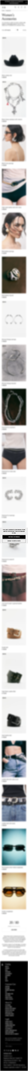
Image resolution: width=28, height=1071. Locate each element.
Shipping (7, 986)
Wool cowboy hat (7, 75)
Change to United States (14, 541)
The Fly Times (8, 1006)
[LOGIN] (18, 7)
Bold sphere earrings (8, 251)
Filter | (6, 30)
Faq (6, 992)
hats (24, 22)
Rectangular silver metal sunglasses (12, 867)
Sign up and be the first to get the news (14, 2)
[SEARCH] (15, 7)
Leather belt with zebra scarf (10, 779)
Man (6, 977)
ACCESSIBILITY (8, 1028)
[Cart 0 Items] (25, 7)
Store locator (9, 999)
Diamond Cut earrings (8, 515)
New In (7, 966)
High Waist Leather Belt (9, 691)
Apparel (7, 968)
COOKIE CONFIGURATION (11, 1030)
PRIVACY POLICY (9, 1023)
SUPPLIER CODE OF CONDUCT (12, 1034)
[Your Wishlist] (22, 7)
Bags (6, 970)
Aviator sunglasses (7, 911)
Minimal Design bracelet (9, 383)
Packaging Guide (9, 1013)
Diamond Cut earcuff (8, 559)
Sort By (24, 30)
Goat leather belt (7, 735)
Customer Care (9, 993)
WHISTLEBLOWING (9, 1032)
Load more (14, 929)
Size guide (7, 995)
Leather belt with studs (8, 823)
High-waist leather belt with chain (11, 207)
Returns (7, 988)
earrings (24, 939)
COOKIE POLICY (8, 1021)
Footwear (7, 971)
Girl (6, 979)
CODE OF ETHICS (9, 1026)
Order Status (8, 997)
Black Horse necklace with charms (12, 119)
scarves (3, 24)
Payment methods (9, 990)
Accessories (8, 10)
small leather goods (11, 24)
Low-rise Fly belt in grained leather (12, 603)
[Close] (26, 2)
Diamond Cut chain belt (9, 471)
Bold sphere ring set (7, 295)
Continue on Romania (14, 537)
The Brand (8, 1005)
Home (3, 10)
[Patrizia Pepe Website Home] (5, 7)
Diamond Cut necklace (8, 427)
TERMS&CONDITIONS (10, 1025)
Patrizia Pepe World (10, 1008)
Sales (6, 980)
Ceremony (7, 975)
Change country (9, 1015)
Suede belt (5, 647)
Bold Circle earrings (7, 163)
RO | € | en (8, 1046)
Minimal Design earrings (9, 339)
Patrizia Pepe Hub (9, 1010)
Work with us (8, 1012)
